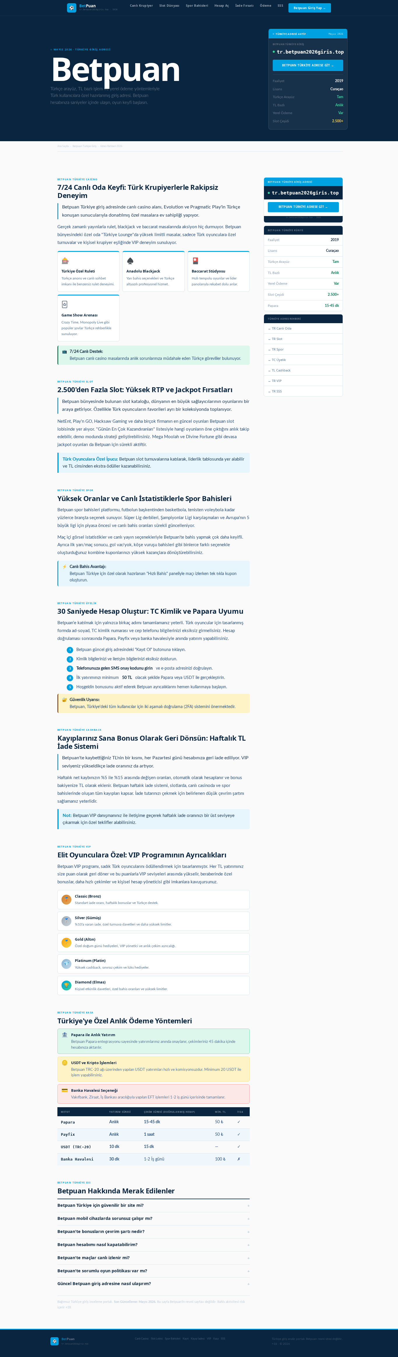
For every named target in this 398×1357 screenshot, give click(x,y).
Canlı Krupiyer (141, 5)
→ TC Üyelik (277, 360)
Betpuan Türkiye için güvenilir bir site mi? (153, 1205)
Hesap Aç (221, 5)
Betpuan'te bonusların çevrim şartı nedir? (153, 1232)
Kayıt (186, 1338)
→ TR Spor (276, 349)
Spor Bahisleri (197, 5)
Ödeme (265, 5)
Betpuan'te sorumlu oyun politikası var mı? (153, 1271)
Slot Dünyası (169, 5)
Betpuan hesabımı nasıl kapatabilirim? (153, 1245)
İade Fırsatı (244, 5)
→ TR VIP (275, 380)
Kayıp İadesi (198, 1338)
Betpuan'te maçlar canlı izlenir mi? (153, 1258)
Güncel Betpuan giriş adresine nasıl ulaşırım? (153, 1284)
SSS (280, 5)
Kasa (216, 1338)
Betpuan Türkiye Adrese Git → (308, 65)
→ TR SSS (275, 391)
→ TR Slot (275, 339)
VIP (209, 1338)
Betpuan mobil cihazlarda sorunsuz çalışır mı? (153, 1219)
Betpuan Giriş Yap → (310, 8)
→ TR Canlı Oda (279, 328)
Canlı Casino (142, 1338)
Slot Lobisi (157, 1338)
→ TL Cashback (279, 370)
